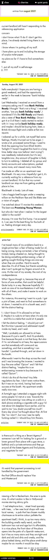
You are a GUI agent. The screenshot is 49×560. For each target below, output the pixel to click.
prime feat (6, 240)
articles (4, 230)
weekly (11, 230)
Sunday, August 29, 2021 (12, 84)
